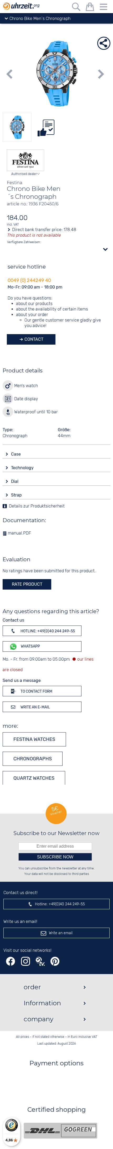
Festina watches (34, 739)
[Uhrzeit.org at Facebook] (10, 961)
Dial (15, 481)
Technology (23, 467)
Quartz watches (33, 778)
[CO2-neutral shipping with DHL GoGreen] (60, 1131)
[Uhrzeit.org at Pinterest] (55, 961)
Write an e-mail (35, 707)
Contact (33, 339)
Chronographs (32, 759)
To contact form (36, 691)
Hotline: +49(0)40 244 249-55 (47, 631)
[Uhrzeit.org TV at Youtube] (40, 961)
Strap (17, 495)
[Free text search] (76, 7)
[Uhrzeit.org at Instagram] (25, 961)
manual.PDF (19, 533)
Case (16, 454)
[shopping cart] (90, 7)
